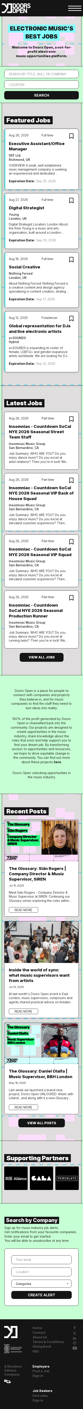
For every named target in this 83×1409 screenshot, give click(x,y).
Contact (39, 1332)
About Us (40, 1337)
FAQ (36, 1351)
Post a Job (41, 1371)
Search (41, 95)
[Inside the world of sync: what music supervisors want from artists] (41, 941)
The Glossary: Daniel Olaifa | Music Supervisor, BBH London (40, 1074)
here (57, 762)
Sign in (38, 1376)
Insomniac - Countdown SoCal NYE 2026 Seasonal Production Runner (36, 611)
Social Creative (24, 267)
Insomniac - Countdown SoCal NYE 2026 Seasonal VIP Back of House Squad (41, 493)
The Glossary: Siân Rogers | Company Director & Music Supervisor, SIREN (37, 874)
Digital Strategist (26, 207)
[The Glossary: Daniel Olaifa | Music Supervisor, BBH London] (41, 1043)
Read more (23, 910)
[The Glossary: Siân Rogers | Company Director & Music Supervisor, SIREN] (41, 840)
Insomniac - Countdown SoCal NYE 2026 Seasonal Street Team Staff (40, 432)
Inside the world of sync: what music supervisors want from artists (39, 975)
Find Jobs (40, 1395)
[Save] (71, 136)
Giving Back (42, 1346)
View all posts (41, 1123)
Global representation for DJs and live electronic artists (40, 328)
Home (37, 1328)
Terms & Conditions (48, 1342)
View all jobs (42, 657)
